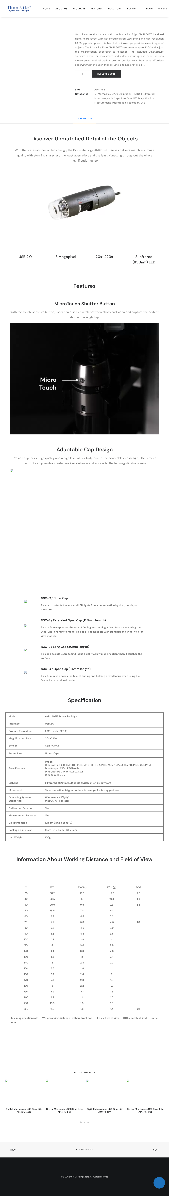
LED (135, 98)
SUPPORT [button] (132, 8)
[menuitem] (46, 8)
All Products (84, 1149)
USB (143, 102)
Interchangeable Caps (107, 98)
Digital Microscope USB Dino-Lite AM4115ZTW (105, 1110)
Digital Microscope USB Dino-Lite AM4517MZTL (24, 1110)
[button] (35, 49)
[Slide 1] (81, 1122)
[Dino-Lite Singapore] (19, 8)
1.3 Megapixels (102, 94)
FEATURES (97, 8)
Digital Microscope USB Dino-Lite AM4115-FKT (64, 1110)
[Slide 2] (84, 1122)
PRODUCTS (78, 8)
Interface (126, 98)
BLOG (149, 8)
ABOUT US (61, 8)
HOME (46, 8)
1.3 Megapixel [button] (64, 256)
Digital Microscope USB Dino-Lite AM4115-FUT (145, 1110)
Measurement (102, 102)
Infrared (149, 94)
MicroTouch (119, 102)
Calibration (125, 94)
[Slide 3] (88, 1122)
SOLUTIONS (115, 8)
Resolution (133, 102)
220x (115, 94)
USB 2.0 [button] (25, 256)
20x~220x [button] (104, 256)
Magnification (146, 98)
